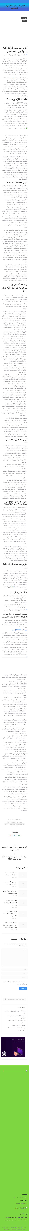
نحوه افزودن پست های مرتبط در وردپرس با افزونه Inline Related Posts (9, 925)
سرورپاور (24, 18)
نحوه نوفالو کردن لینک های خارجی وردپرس (10, 892)
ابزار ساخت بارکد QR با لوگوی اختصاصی (17, 824)
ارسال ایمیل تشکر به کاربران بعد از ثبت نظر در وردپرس (10, 902)
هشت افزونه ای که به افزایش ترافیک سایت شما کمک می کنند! (10, 914)
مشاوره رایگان (23, 1200)
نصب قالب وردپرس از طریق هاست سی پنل (11, 873)
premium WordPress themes (19, 1227)
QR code (21, 99)
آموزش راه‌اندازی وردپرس (18, 1025)
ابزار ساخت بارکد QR (12, 822)
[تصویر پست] (23, 875)
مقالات (24, 20)
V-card (13, 586)
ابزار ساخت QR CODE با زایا (19, 630)
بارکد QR (6, 824)
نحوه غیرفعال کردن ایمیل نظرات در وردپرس (10, 883)
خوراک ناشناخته (19, 1208)
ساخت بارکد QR (14, 826)
